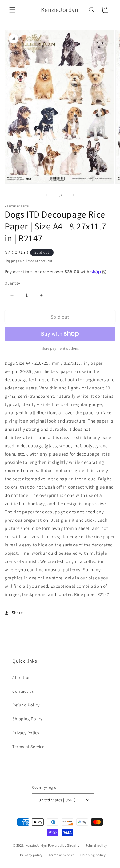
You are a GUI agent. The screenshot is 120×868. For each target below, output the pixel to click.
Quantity (12, 283)
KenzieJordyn (36, 845)
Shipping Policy (27, 718)
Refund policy (96, 845)
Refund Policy (26, 705)
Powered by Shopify (64, 845)
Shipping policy (93, 855)
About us (21, 677)
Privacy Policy (25, 733)
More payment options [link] (60, 348)
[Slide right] (73, 195)
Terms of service (61, 855)
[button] (12, 10)
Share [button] (17, 612)
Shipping (11, 261)
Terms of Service (28, 746)
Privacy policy (31, 855)
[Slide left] (46, 195)
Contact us (23, 691)
